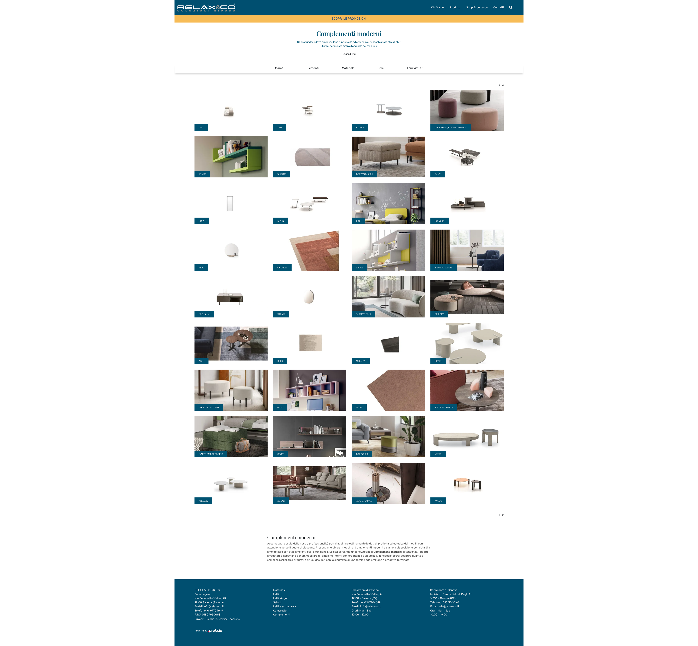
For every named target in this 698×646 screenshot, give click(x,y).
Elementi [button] (313, 68)
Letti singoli (280, 598)
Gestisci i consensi (229, 619)
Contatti (498, 7)
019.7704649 (372, 602)
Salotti (277, 602)
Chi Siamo (437, 7)
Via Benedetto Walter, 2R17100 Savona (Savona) (210, 600)
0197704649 (215, 610)
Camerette (279, 610)
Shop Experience (477, 7)
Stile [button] (381, 68)
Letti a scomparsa (284, 606)
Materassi (279, 590)
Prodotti (455, 7)
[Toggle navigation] (511, 7)
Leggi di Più (349, 54)
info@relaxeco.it (213, 606)
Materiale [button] (348, 68)
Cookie (210, 619)
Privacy (199, 619)
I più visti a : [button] (415, 68)
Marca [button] (279, 68)
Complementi (281, 614)
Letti (276, 594)
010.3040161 (451, 602)
